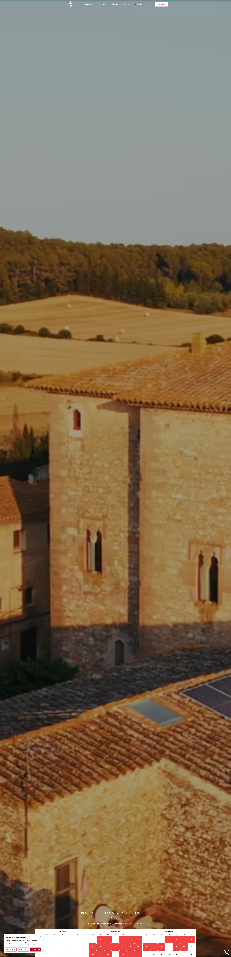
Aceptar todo (35, 949)
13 (153, 954)
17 (115, 954)
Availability (161, 4)
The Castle (88, 4)
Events (126, 4)
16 (176, 954)
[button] (93, 4)
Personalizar (11, 949)
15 (169, 954)
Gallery (102, 4)
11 (191, 947)
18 (191, 954)
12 (146, 954)
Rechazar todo (23, 949)
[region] (23, 943)
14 (161, 954)
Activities (114, 4)
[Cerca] (41, 936)
